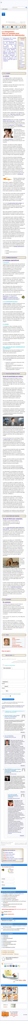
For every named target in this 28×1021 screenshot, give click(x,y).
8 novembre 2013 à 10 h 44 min (10, 774)
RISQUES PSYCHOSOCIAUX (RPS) (9, 941)
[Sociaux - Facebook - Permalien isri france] (11, 966)
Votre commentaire (7, 668)
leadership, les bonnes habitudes (9, 906)
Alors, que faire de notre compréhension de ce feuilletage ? (22, 56)
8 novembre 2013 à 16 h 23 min (14, 798)
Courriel (6, 686)
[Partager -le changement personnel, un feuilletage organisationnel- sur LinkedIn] (16, 27)
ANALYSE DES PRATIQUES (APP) (9, 944)
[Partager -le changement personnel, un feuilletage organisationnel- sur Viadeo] (21, 27)
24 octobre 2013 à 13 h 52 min (10, 737)
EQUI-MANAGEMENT (7, 942)
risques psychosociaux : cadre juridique (10, 899)
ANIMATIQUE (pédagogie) (8, 938)
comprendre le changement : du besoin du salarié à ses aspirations (7, 843)
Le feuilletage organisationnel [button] (11, 257)
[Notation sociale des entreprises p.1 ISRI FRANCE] (10, 998)
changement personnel (22, 661)
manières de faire (23, 662)
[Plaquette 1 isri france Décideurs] (4, 990)
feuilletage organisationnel (16, 662)
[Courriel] (25, 27)
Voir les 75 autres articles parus (8, 909)
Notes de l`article (9, 655)
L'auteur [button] (7, 634)
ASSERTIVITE (5, 935)
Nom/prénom (5, 681)
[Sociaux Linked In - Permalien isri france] (16, 966)
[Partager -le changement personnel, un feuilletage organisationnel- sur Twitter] (7, 27)
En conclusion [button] (8, 599)
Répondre (23, 732)
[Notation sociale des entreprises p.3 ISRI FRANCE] (15, 997)
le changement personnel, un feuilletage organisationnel (12, 17)
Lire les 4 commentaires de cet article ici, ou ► (17, 23)
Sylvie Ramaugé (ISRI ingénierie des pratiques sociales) (13, 796)
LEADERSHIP (5, 936)
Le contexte (21, 42)
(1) (13, 127)
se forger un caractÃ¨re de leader (9, 898)
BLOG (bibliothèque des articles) (9, 947)
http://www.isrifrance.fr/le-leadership (14, 832)
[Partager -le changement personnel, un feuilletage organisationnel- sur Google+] (12, 27)
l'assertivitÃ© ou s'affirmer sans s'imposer (11, 895)
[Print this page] (23, 27)
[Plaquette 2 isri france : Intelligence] (10, 990)
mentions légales (15, 1011)
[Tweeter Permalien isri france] (5, 966)
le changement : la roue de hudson (10, 896)
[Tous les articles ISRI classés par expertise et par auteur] (14, 25)
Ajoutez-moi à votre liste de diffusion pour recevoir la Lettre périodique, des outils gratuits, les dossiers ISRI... (12, 703)
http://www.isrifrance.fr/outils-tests (14, 826)
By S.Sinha (25, 1014)
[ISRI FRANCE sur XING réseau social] (19, 966)
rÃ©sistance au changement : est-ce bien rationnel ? (13, 893)
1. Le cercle (22, 46)
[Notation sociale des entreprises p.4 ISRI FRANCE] (4, 998)
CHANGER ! (5, 945)
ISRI (5, 1011)
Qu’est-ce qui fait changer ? (11, 298)
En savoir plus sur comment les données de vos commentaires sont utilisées (13, 707)
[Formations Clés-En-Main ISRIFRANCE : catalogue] (13, 1007)
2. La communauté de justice (22, 49)
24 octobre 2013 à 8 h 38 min (10, 718)
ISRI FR (8, 659)
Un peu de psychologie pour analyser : (22, 62)
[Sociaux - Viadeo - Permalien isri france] (8, 966)
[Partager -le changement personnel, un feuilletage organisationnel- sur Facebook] (3, 27)
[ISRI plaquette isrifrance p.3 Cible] (15, 990)
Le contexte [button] (8, 73)
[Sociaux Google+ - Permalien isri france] (13, 966)
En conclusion (21, 67)
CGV (10, 1011)
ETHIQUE (5, 939)
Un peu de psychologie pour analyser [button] (13, 373)
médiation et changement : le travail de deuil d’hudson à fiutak (21, 844)
